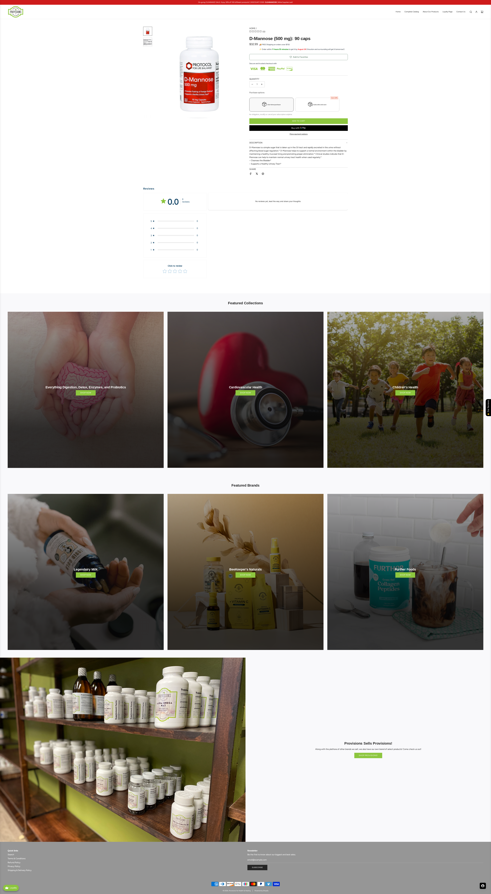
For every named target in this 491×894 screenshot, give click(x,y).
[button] (157, 72)
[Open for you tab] (483, 886)
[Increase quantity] (262, 84)
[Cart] (482, 12)
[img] (255, 31)
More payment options (299, 134)
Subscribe (257, 867)
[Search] (471, 12)
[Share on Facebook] (250, 174)
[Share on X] (257, 174)
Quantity (254, 79)
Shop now (85, 393)
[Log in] (476, 12)
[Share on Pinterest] (263, 174)
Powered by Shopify (261, 891)
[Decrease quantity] (252, 84)
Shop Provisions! (368, 755)
